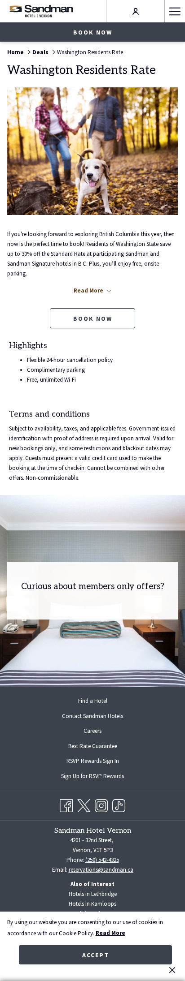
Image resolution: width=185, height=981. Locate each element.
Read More (110, 933)
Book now (92, 32)
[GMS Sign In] (135, 11)
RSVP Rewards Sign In (99, 762)
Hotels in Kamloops (92, 904)
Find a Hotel (92, 701)
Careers (92, 731)
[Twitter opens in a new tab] (83, 804)
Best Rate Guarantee (92, 746)
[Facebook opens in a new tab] (66, 804)
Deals (40, 52)
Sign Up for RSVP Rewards (99, 777)
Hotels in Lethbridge (93, 894)
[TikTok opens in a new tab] (118, 804)
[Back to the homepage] (41, 11)
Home (15, 52)
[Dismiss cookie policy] (172, 969)
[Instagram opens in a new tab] (101, 804)
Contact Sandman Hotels (92, 716)
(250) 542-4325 (102, 860)
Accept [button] (95, 955)
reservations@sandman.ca (101, 869)
